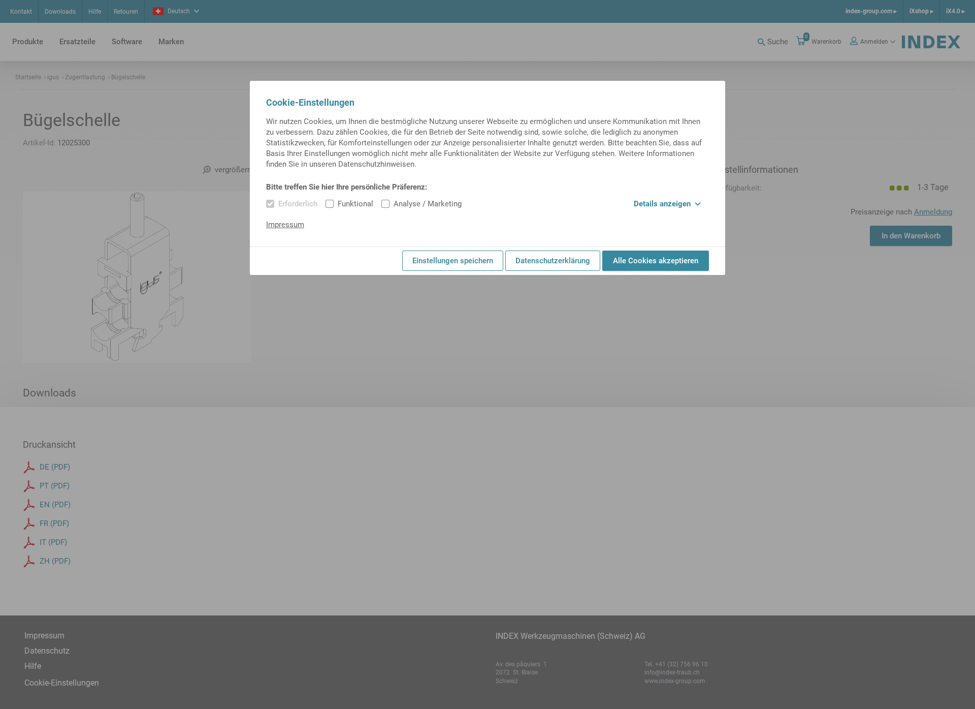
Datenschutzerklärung (552, 260)
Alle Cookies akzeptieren (655, 260)
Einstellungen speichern (452, 260)
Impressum (285, 224)
